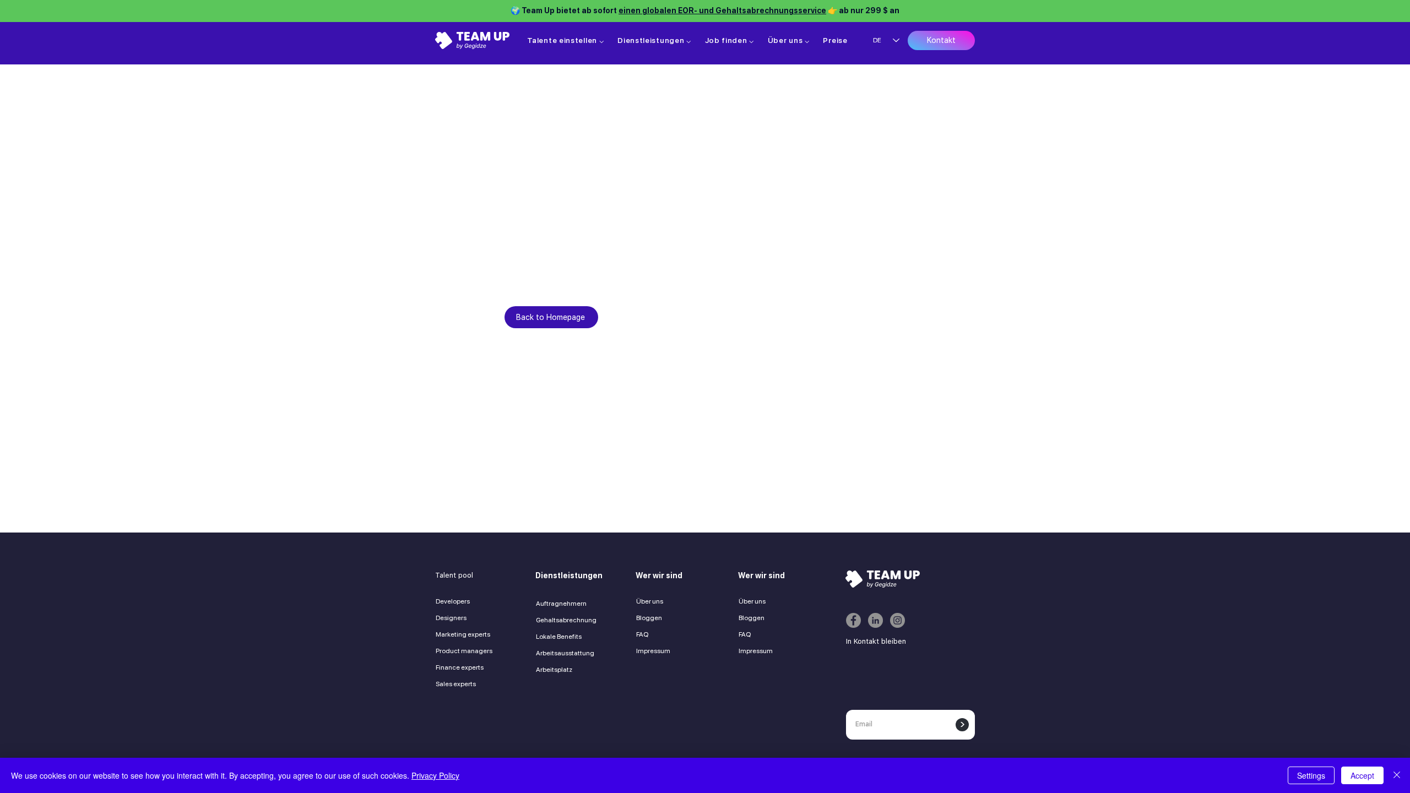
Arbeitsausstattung (565, 653)
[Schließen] (1396, 775)
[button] (565, 40)
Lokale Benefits (559, 636)
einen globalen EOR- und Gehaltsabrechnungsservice (722, 10)
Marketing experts (463, 634)
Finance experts (460, 667)
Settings (1311, 775)
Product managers (464, 651)
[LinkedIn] (875, 620)
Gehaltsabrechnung (566, 620)
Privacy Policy (435, 775)
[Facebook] (853, 620)
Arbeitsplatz (554, 669)
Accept (1362, 775)
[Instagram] (897, 620)
